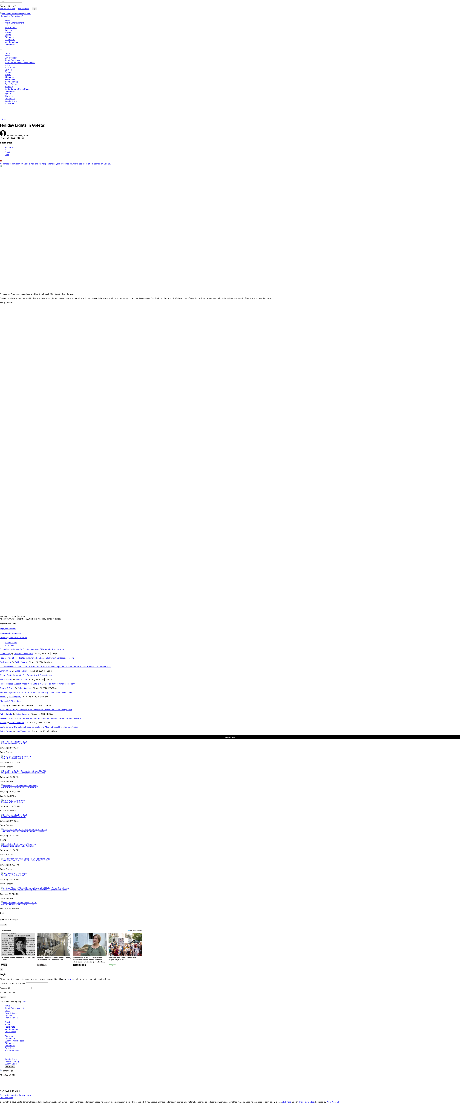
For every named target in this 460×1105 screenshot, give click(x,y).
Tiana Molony (15, 697)
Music (3, 697)
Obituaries (9, 37)
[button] (18, 950)
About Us (9, 96)
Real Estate (10, 39)
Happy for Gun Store (8, 629)
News (7, 20)
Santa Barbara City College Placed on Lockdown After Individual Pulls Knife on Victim (39, 727)
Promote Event (11, 1018)
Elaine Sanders (24, 688)
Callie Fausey (21, 662)
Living (7, 25)
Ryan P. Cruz (21, 679)
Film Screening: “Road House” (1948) (18, 904)
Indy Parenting (11, 42)
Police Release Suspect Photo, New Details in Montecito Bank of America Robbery (37, 684)
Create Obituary (12, 1061)
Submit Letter (11, 1064)
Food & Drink (11, 27)
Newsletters (23, 8)
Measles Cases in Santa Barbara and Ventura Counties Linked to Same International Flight (40, 718)
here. (24, 1001)
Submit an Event (7, 8)
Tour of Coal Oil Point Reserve (15, 758)
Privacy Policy (6, 1097)
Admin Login (10, 1066)
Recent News (11, 642)
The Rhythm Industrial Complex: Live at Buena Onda (24, 860)
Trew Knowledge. (307, 1102)
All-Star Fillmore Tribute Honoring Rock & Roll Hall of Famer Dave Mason (34, 890)
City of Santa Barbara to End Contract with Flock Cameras (26, 675)
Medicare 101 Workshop (12, 802)
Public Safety (6, 679)
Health (3, 722)
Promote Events (12, 1050)
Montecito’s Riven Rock (10, 701)
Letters (3, 119)
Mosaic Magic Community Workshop (18, 846)
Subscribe (6, 16)
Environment (6, 662)
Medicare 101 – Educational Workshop (18, 787)
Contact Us (10, 98)
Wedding (9, 86)
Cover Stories (11, 84)
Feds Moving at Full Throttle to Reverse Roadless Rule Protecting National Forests (37, 658)
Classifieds (10, 44)
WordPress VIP (333, 1102)
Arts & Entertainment (14, 23)
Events (8, 32)
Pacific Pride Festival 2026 (13, 743)
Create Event (11, 101)
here (69, 979)
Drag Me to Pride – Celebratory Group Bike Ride (23, 773)
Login (34, 9)
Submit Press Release (14, 1041)
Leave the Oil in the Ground (10, 633)
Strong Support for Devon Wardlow (13, 638)
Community (5, 653)
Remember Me (9, 992)
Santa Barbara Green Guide (17, 89)
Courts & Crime (7, 688)
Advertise (9, 94)
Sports (8, 35)
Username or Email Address (12, 983)
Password (4, 988)
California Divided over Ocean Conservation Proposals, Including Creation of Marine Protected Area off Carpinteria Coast (55, 666)
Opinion (8, 30)
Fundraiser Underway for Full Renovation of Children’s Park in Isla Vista (32, 649)
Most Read (9, 645)
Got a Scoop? (17, 16)
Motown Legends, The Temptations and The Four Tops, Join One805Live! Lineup (36, 692)
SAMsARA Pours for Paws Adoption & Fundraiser (23, 831)
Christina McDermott (23, 653)
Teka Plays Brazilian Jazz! (13, 875)
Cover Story (10, 1031)
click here (286, 1102)
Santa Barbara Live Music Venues (20, 62)
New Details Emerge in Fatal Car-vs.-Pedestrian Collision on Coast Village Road (36, 709)
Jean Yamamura (16, 722)
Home (7, 53)
